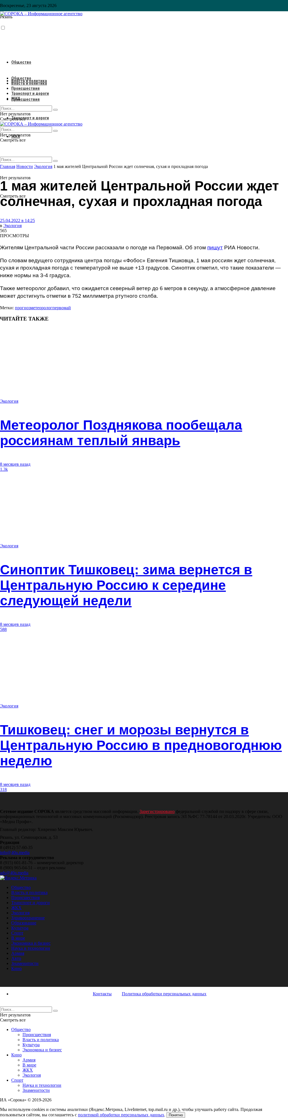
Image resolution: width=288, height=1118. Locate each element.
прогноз (22, 307)
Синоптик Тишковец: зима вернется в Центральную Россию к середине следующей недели (126, 585)
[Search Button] (55, 161)
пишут (215, 247)
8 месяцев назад (15, 464)
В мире (18, 938)
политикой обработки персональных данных (121, 1114)
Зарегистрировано (157, 811)
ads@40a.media (14, 872)
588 (3, 629)
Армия (17, 953)
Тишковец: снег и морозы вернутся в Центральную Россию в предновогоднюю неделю (141, 745)
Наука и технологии (30, 948)
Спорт (17, 933)
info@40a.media (15, 852)
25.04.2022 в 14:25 (17, 220)
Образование (23, 922)
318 (3, 789)
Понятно (176, 1115)
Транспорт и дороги (30, 117)
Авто (16, 958)
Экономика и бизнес (31, 943)
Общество (21, 62)
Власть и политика (29, 83)
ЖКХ (15, 98)
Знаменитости (25, 963)
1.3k (4, 469)
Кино (16, 968)
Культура (19, 928)
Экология (12, 225)
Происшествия (25, 99)
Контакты (102, 993)
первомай (61, 307)
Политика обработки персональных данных (164, 993)
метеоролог (41, 307)
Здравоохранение (28, 917)
